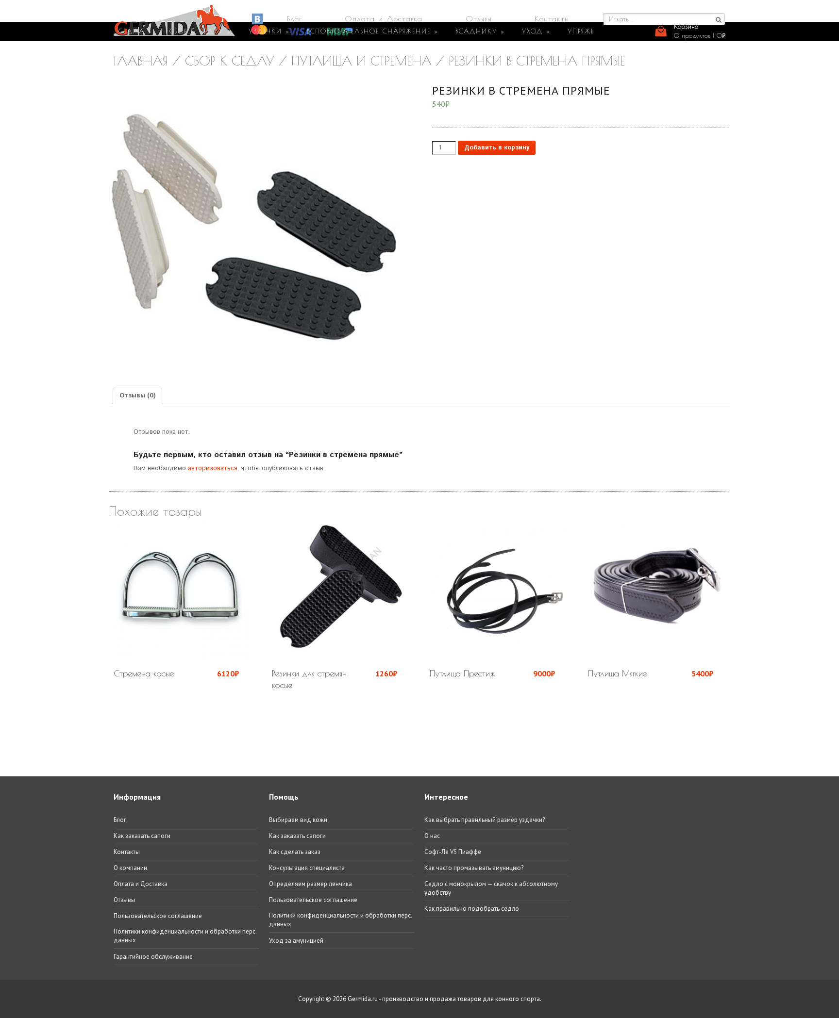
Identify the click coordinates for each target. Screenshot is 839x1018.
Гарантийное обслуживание (153, 956)
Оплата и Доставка (383, 18)
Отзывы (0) (137, 395)
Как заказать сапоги (142, 836)
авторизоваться (212, 468)
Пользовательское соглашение (158, 916)
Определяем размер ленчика (310, 884)
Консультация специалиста (307, 868)
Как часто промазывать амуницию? (473, 868)
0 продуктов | (699, 35)
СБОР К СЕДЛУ (200, 31)
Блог (294, 18)
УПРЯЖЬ (581, 31)
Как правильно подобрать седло (471, 908)
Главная (141, 60)
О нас (432, 836)
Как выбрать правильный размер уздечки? (484, 820)
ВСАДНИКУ (480, 31)
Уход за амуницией (296, 940)
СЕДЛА (135, 31)
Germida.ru (363, 999)
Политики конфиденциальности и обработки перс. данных (185, 935)
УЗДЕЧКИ (269, 31)
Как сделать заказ (294, 852)
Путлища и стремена (361, 60)
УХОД (536, 31)
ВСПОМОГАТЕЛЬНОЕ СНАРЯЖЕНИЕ (372, 31)
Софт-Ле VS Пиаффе (452, 852)
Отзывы (479, 18)
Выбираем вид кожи (298, 820)
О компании (130, 868)
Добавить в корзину (496, 147)
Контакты (552, 18)
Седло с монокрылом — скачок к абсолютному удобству (491, 888)
